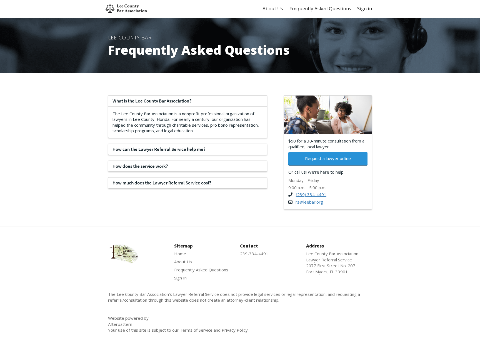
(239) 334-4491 (311, 194)
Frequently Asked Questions (320, 8)
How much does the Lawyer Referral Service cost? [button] (161, 183)
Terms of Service (196, 330)
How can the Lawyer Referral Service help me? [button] (159, 149)
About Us (272, 8)
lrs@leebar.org (309, 202)
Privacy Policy (235, 330)
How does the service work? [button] (140, 166)
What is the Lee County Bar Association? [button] (152, 101)
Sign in (364, 8)
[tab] (187, 101)
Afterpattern (128, 321)
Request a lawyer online (328, 158)
